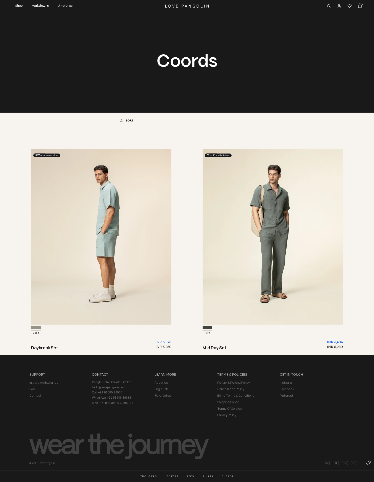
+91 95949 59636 (119, 397)
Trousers (148, 476)
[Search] (329, 6)
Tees (190, 476)
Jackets (172, 476)
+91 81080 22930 (110, 392)
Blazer (228, 476)
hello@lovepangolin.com (109, 387)
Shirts (208, 476)
